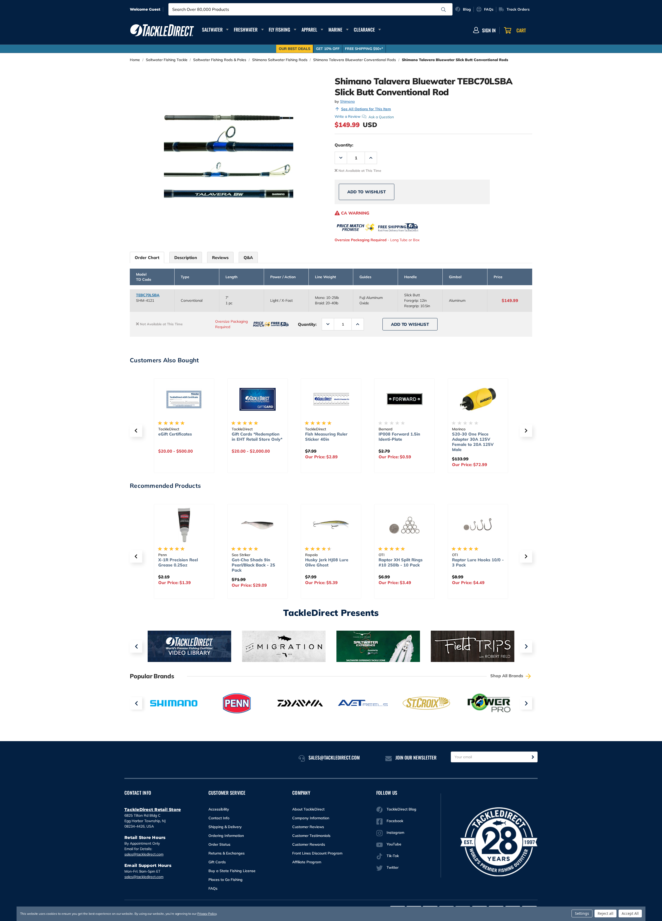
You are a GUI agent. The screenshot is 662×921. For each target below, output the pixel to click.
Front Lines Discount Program (317, 853)
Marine (335, 29)
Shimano (347, 101)
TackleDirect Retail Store (152, 809)
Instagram (395, 832)
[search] (443, 9)
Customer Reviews (308, 826)
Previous (136, 646)
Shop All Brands (507, 675)
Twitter (392, 867)
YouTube (394, 844)
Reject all (605, 913)
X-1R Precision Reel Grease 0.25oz (178, 562)
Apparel (309, 29)
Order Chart (147, 257)
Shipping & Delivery (225, 826)
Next (526, 646)
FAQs (212, 888)
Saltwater (212, 29)
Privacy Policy (206, 914)
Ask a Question (381, 116)
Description (185, 257)
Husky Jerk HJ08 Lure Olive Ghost (326, 562)
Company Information (310, 818)
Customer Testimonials (311, 835)
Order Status (219, 844)
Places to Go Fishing (225, 879)
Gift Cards (217, 862)
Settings (582, 913)
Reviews (220, 257)
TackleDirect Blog (401, 809)
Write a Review (347, 116)
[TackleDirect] (162, 30)
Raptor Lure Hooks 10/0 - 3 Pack (478, 562)
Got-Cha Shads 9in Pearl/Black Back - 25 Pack (253, 565)
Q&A (248, 257)
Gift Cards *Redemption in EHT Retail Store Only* (257, 436)
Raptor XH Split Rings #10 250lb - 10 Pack (401, 562)
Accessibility (218, 809)
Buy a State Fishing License (231, 870)
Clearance (364, 29)
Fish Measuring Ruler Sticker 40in (326, 436)
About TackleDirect (308, 809)
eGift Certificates (175, 434)
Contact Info (218, 818)
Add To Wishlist (366, 191)
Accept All (630, 913)
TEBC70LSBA (148, 295)
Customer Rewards (308, 844)
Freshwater (246, 29)
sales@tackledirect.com (143, 854)
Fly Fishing (279, 29)
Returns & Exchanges (226, 853)
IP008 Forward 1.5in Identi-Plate (399, 436)
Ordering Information (226, 835)
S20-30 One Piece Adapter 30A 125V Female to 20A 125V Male (473, 441)
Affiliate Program (306, 862)
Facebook (395, 821)
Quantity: (344, 145)
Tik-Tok (393, 855)
